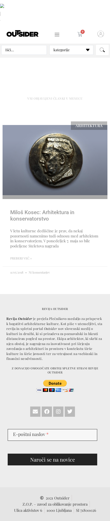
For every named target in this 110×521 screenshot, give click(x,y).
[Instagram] (58, 412)
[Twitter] (70, 412)
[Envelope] (35, 412)
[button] (56, 34)
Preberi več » (21, 258)
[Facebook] (47, 412)
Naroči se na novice (52, 459)
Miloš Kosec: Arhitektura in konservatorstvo (42, 215)
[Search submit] (102, 50)
